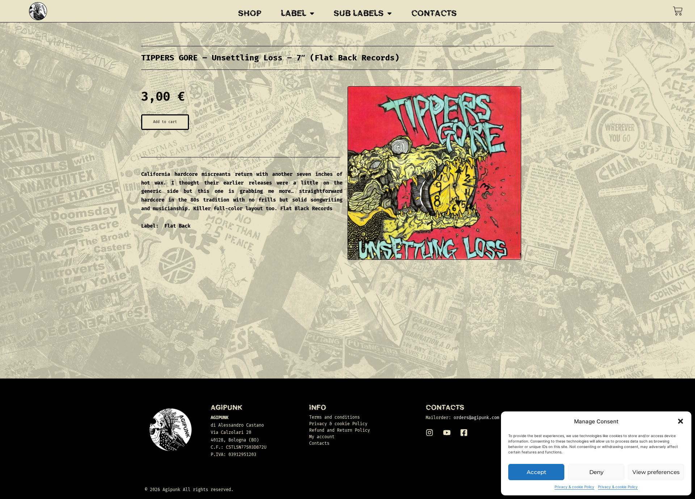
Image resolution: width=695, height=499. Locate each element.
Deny (596, 472)
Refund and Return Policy (339, 430)
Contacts (434, 13)
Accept (536, 472)
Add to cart (165, 122)
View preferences (656, 472)
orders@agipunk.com (476, 417)
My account (321, 436)
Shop (249, 13)
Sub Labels (359, 13)
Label (293, 13)
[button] (680, 421)
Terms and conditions (334, 417)
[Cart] (677, 11)
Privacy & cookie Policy (574, 487)
